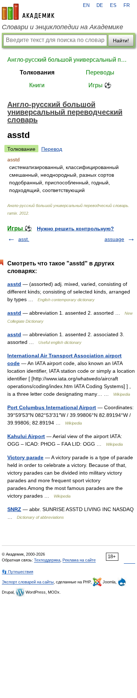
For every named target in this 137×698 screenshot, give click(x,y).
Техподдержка (47, 560)
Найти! (121, 40)
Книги (37, 85)
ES (113, 5)
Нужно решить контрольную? (75, 228)
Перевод (51, 149)
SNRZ (14, 509)
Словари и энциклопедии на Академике (62, 27)
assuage (114, 239)
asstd (14, 284)
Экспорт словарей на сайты (28, 582)
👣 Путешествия (17, 571)
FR (126, 5)
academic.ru (28, 12)
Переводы (100, 72)
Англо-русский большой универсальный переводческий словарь (68, 60)
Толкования (37, 72)
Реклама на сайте (79, 560)
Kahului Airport (26, 436)
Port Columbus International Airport (51, 407)
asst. (23, 239)
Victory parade (25, 457)
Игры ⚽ (99, 85)
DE (99, 5)
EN (86, 5)
